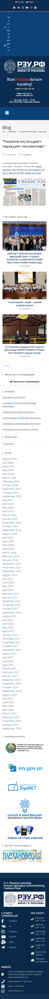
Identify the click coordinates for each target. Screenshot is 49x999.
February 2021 (10, 672)
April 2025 (8, 511)
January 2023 (10, 597)
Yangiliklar (27, 154)
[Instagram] (22, 8)
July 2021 (7, 657)
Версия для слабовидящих (26, 381)
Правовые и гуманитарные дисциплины (21, 423)
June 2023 (8, 582)
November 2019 (11, 721)
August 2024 (9, 533)
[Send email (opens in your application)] (31, 8)
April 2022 (8, 631)
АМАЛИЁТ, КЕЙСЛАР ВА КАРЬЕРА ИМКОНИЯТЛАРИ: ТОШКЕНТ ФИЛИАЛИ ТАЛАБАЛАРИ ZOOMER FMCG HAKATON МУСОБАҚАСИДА (25, 258)
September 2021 (11, 650)
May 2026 (8, 470)
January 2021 (10, 676)
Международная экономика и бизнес (20, 429)
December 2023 (11, 563)
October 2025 (10, 492)
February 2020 (10, 717)
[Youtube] (26, 8)
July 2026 (7, 462)
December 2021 (11, 638)
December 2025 (11, 489)
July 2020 (7, 698)
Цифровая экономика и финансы (18, 412)
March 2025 (9, 515)
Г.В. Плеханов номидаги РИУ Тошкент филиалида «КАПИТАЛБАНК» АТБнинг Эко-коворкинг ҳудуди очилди (24, 349)
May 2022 (8, 627)
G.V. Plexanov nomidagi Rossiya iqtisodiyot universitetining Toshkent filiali (24, 885)
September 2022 (11, 612)
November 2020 (11, 683)
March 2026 (9, 477)
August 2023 (9, 575)
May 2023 (8, 586)
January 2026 (10, 485)
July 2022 (7, 620)
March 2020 (9, 713)
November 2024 (11, 522)
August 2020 (9, 694)
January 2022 (10, 635)
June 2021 (8, 661)
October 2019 (10, 724)
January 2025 (10, 518)
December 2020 (11, 680)
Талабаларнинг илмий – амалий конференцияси (24, 304)
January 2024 (10, 560)
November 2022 (11, 605)
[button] (7, 113)
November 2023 (11, 567)
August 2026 (9, 459)
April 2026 (8, 474)
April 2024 (8, 548)
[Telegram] (35, 8)
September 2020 (11, 691)
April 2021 (8, 665)
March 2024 (9, 552)
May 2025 (8, 507)
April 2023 (8, 590)
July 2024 (7, 537)
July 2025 (7, 500)
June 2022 (8, 623)
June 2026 (8, 466)
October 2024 (10, 526)
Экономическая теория (13, 397)
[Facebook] (14, 8)
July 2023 (7, 578)
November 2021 (11, 642)
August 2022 (9, 616)
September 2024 (11, 530)
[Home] (3, 131)
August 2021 (9, 653)
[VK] (18, 8)
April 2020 (8, 709)
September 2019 (11, 728)
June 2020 (8, 702)
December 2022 (11, 601)
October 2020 (10, 687)
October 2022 (10, 608)
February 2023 (10, 593)
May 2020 (8, 706)
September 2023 (11, 571)
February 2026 (10, 481)
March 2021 (9, 668)
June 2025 (8, 503)
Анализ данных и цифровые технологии (21, 417)
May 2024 (8, 545)
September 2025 (11, 496)
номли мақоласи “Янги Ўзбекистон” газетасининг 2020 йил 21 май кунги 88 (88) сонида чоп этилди (23, 169)
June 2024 (8, 541)
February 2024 (10, 556)
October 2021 (10, 646)
